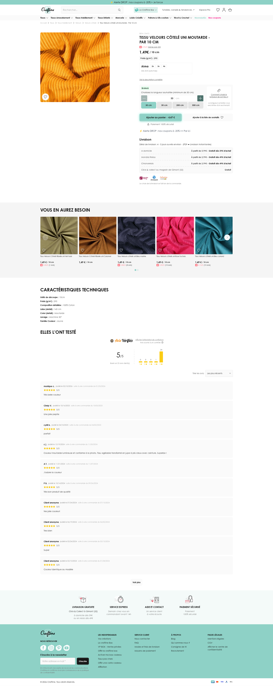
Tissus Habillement (83, 18)
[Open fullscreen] (75, 67)
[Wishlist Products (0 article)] (218, 10)
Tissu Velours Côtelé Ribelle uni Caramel (95, 256)
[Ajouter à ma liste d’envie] (45, 96)
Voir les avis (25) (154, 47)
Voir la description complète (151, 80)
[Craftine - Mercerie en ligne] (47, 10)
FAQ (137, 643)
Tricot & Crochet (181, 18)
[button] (146, 10)
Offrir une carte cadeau (110, 663)
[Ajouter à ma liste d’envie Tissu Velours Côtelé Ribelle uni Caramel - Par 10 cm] (82, 250)
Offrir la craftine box (107, 651)
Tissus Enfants (104, 18)
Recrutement (177, 651)
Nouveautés (200, 18)
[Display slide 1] (135, 270)
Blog (173, 638)
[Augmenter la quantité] (200, 98)
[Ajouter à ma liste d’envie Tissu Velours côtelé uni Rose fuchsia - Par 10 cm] (160, 250)
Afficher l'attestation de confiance (149, 340)
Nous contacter (142, 638)
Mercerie (120, 18)
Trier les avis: (198, 373)
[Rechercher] (119, 10)
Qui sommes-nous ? (180, 643)
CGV (210, 643)
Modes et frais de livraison (147, 647)
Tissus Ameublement (60, 18)
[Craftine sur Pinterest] (59, 648)
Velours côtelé (90, 23)
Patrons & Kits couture (158, 18)
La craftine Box (105, 643)
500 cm (195, 105)
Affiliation (102, 667)
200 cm (180, 105)
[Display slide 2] (138, 270)
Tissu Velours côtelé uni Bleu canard (209, 256)
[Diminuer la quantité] (144, 98)
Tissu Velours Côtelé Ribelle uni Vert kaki (56, 256)
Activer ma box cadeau (110, 655)
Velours (78, 23)
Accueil (43, 23)
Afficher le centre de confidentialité (218, 648)
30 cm (149, 105)
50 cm (164, 105)
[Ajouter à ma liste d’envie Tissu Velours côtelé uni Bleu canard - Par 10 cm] (198, 250)
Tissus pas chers (105, 659)
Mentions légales (216, 638)
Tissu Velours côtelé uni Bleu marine (132, 256)
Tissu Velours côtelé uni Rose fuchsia (171, 256)
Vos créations (104, 638)
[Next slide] (227, 237)
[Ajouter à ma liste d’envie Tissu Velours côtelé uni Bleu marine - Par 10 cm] (121, 250)
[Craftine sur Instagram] (51, 648)
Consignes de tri (179, 647)
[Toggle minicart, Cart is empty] (230, 10)
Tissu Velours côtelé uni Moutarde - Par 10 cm (118, 23)
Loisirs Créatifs (136, 18)
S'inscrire (83, 661)
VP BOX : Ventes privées (109, 647)
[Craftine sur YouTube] (66, 648)
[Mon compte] (224, 10)
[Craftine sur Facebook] (43, 648)
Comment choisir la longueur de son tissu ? (219, 95)
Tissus (42, 18)
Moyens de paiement (145, 651)
